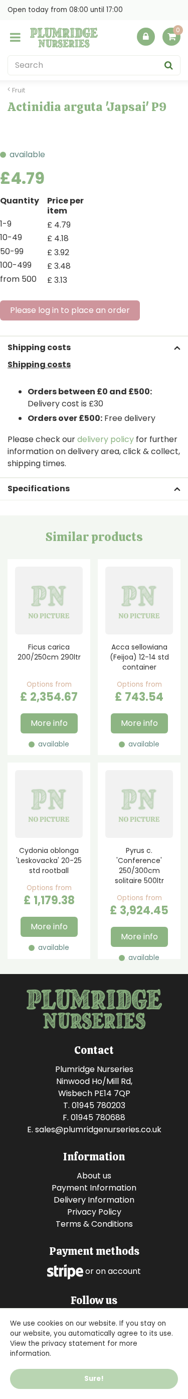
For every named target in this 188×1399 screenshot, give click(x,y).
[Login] (146, 37)
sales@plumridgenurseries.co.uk (98, 1129)
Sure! (94, 1378)
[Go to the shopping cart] (171, 39)
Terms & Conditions (94, 1224)
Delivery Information (94, 1200)
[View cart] (171, 37)
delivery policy (105, 439)
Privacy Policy (94, 1212)
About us (94, 1175)
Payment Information (94, 1188)
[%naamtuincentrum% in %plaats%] (64, 38)
